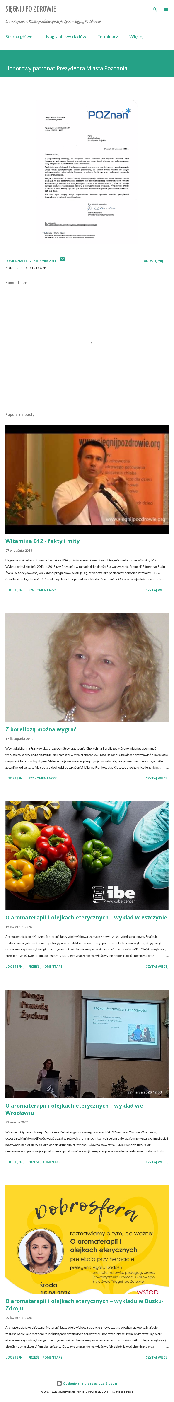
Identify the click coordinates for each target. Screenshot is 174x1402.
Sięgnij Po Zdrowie (30, 9)
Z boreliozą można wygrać (40, 729)
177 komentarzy (42, 778)
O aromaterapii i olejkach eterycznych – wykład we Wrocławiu (74, 1109)
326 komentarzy (42, 590)
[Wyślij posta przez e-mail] (62, 261)
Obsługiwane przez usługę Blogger (90, 1383)
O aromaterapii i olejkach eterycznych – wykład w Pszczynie (86, 917)
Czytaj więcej (157, 590)
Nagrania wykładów (66, 36)
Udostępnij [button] (153, 261)
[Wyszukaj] (155, 8)
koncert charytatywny (26, 268)
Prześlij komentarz (45, 966)
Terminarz (107, 36)
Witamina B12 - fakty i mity (42, 541)
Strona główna (20, 36)
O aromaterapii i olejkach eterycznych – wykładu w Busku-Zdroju (84, 1304)
